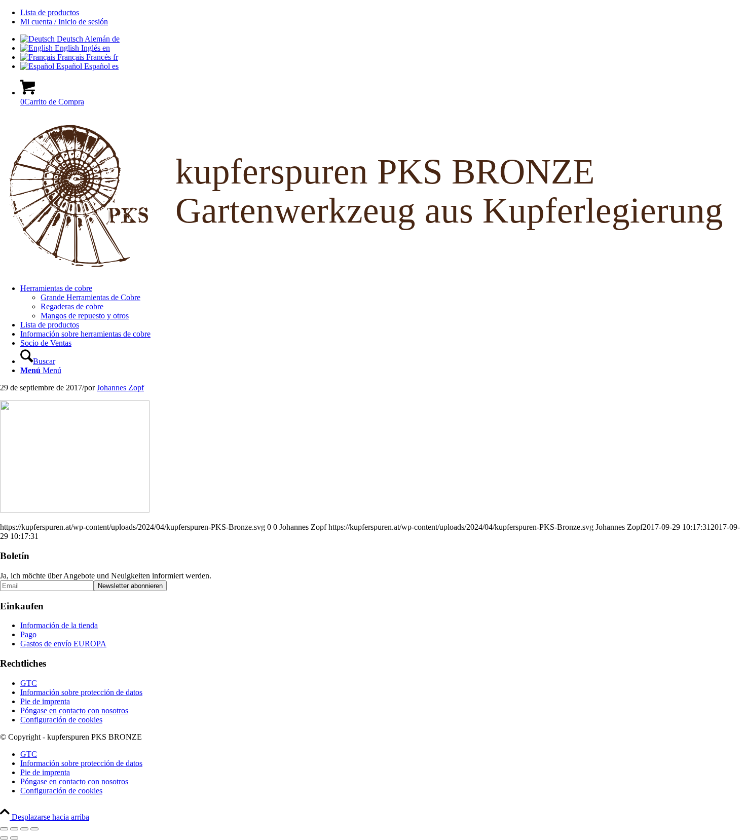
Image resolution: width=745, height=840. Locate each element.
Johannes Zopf (120, 387)
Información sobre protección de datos (81, 692)
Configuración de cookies (61, 719)
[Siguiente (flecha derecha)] (14, 837)
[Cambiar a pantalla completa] (14, 828)
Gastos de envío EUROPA (63, 643)
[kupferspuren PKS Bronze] (372, 271)
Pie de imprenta (45, 701)
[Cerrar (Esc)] (34, 828)
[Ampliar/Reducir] (4, 828)
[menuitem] (382, 12)
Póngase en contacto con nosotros (74, 710)
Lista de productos (49, 12)
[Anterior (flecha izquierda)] (4, 837)
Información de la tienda (59, 625)
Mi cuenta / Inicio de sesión (64, 21)
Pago (28, 634)
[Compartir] (24, 828)
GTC (28, 683)
